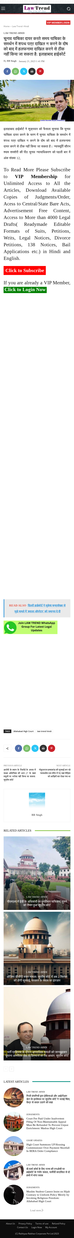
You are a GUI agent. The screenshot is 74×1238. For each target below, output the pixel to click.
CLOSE (67, 22)
